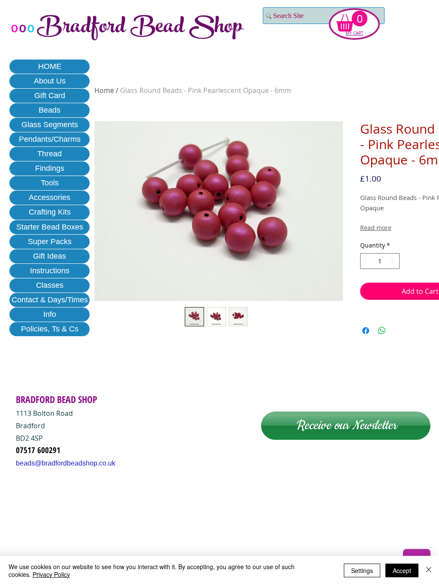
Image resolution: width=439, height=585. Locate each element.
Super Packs (50, 241)
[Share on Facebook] (366, 330)
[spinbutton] (380, 261)
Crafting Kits (50, 212)
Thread (49, 153)
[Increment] (393, 261)
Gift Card (49, 95)
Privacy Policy (51, 574)
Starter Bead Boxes (49, 227)
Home (104, 90)
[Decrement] (366, 261)
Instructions (49, 270)
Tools (50, 183)
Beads (49, 110)
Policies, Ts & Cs (49, 329)
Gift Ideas (49, 256)
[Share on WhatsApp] (382, 330)
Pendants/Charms (50, 139)
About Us (50, 81)
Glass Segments (49, 124)
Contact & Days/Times (50, 299)
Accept (402, 570)
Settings (362, 570)
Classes (49, 285)
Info (49, 314)
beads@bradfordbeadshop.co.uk (65, 463)
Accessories (49, 197)
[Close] (429, 570)
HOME (49, 66)
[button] (351, 21)
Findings (49, 168)
